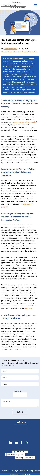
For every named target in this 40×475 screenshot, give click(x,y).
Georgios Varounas (10, 49)
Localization (32, 52)
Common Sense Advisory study (24, 122)
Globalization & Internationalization (14, 52)
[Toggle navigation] (36, 5)
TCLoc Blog (28, 308)
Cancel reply (21, 360)
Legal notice (19, 471)
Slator (12, 125)
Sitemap (37, 471)
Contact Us (6, 471)
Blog (12, 471)
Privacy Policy (28, 471)
